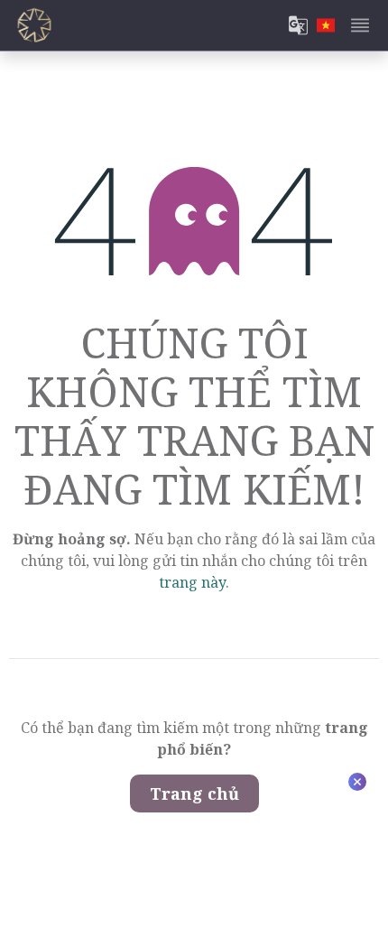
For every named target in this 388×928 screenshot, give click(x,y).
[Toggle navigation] (360, 25)
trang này (192, 582)
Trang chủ (194, 793)
